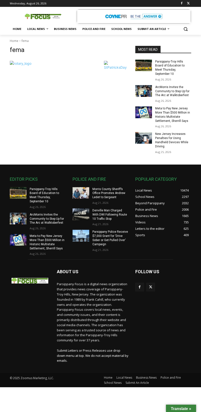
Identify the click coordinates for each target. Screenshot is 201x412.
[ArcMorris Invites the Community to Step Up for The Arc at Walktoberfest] (143, 91)
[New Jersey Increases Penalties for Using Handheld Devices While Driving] (143, 138)
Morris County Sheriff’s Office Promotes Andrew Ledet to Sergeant (108, 193)
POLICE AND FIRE (89, 179)
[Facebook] (181, 3)
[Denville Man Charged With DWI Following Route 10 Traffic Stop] (81, 214)
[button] (185, 29)
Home (14, 41)
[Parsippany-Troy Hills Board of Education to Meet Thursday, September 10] (143, 65)
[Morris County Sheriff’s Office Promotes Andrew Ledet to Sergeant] (81, 193)
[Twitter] (188, 3)
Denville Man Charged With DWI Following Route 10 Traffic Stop (109, 214)
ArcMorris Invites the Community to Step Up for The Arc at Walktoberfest (172, 91)
